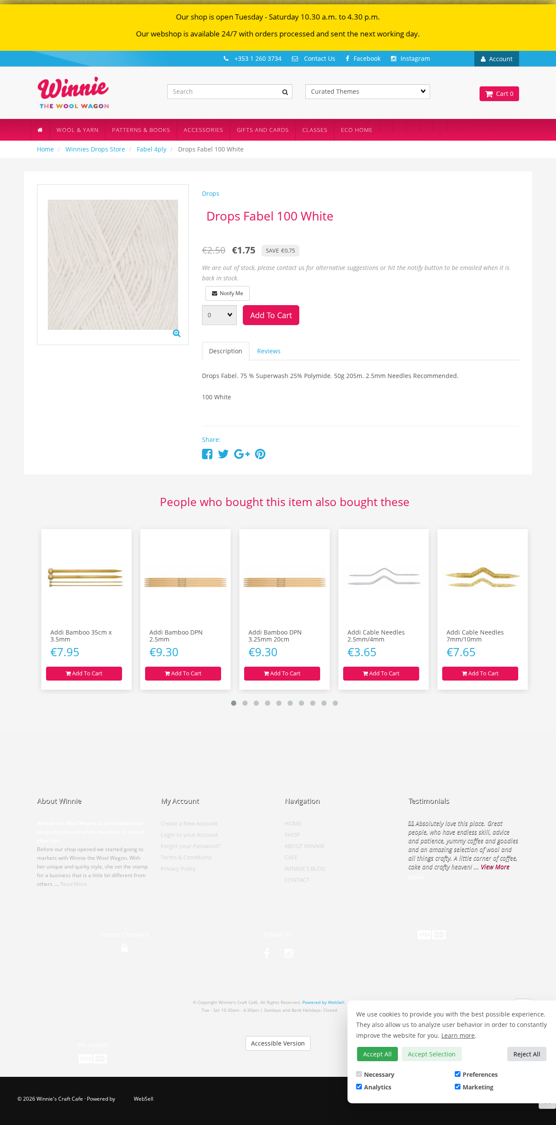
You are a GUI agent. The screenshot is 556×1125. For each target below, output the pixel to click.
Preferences (480, 1074)
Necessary (379, 1074)
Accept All (377, 1054)
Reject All (526, 1054)
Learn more (458, 1035)
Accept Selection (432, 1054)
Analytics (377, 1087)
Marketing (478, 1087)
